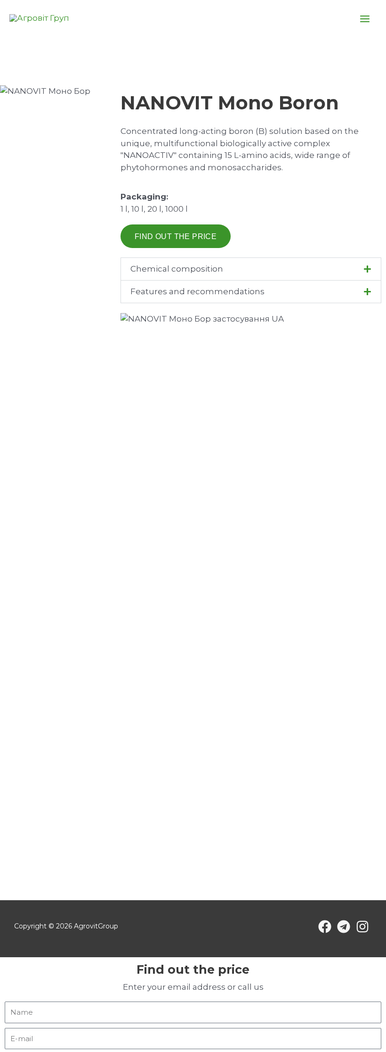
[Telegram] (343, 926)
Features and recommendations (197, 291)
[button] (251, 269)
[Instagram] (362, 926)
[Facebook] (324, 926)
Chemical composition (176, 268)
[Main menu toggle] (365, 19)
